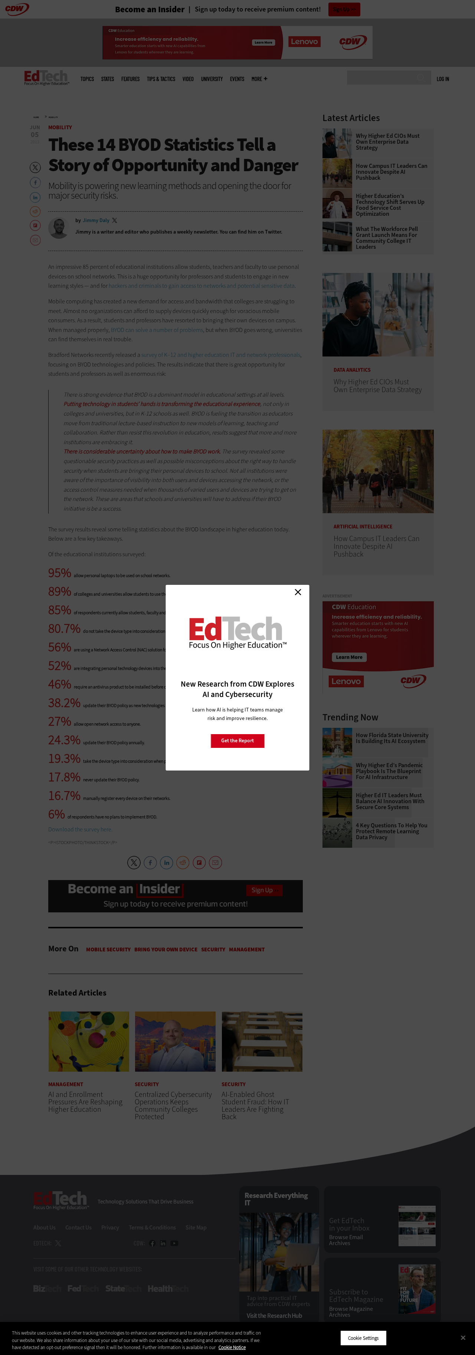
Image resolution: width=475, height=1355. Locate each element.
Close (298, 592)
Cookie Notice (232, 1347)
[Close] (463, 1337)
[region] (237, 1338)
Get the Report (237, 740)
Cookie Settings (363, 1338)
